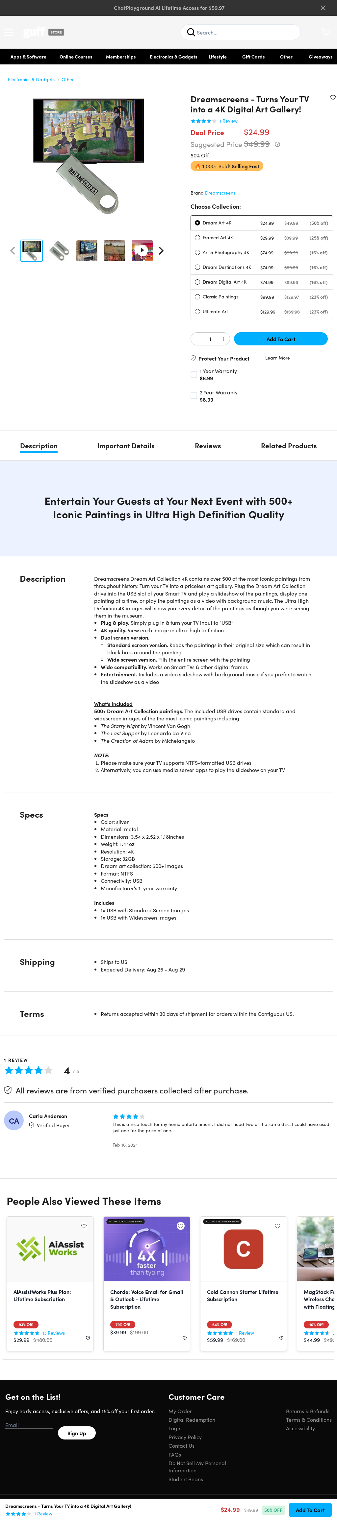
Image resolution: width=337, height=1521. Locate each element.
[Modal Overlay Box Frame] (168, 760)
